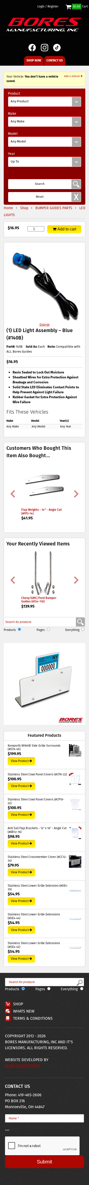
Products (10, 630)
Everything (72, 630)
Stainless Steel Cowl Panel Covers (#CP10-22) (36, 801)
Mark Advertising (22, 1066)
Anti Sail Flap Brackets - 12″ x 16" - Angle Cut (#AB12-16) (37, 830)
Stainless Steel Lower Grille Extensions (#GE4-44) (34, 916)
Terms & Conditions (33, 1019)
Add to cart (66, 229)
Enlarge (45, 324)
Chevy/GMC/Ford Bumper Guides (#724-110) (38, 600)
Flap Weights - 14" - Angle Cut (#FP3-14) (41, 512)
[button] (44, 684)
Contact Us (54, 60)
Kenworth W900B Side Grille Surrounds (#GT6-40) (34, 747)
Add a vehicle (72, 76)
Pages (41, 630)
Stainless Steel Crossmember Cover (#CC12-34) (37, 859)
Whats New (23, 1011)
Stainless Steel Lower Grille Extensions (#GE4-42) (34, 945)
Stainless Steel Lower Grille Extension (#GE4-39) (38, 887)
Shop (18, 1004)
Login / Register (48, 6)
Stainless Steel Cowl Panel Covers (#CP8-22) (37, 774)
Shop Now (33, 60)
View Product (20, 761)
